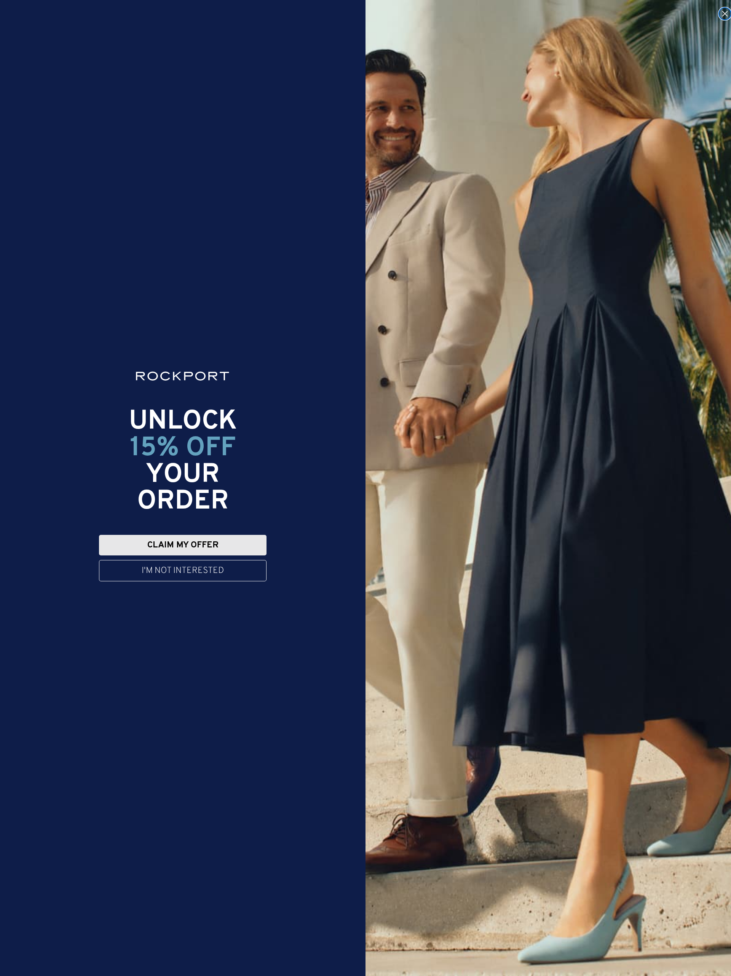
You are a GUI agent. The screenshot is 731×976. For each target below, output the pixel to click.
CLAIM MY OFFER (183, 545)
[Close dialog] (725, 14)
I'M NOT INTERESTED (183, 570)
